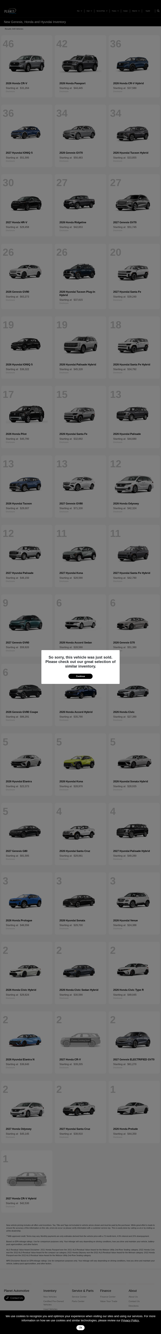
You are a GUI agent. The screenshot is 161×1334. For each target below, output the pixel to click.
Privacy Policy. (130, 1320)
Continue (80, 676)
